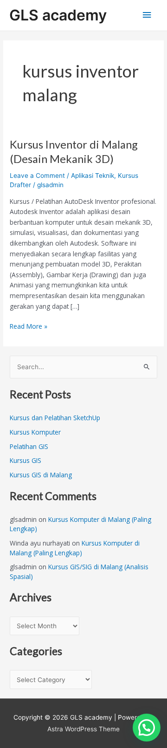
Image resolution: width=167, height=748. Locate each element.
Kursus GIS (25, 460)
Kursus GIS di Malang (41, 474)
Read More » (28, 326)
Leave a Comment (37, 175)
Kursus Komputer (35, 432)
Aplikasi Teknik (92, 175)
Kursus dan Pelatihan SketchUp (55, 417)
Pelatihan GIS (29, 446)
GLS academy (58, 15)
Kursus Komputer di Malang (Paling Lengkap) (75, 548)
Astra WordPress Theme (83, 729)
